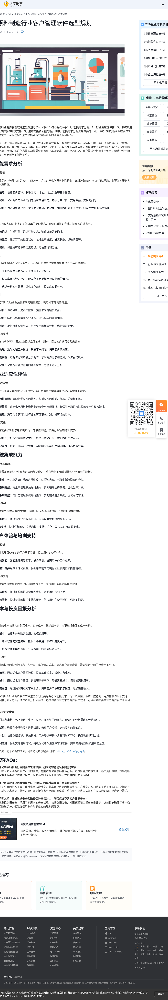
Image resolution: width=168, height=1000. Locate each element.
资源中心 (55, 928)
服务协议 (77, 956)
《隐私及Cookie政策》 (134, 992)
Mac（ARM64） (115, 951)
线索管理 (152, 115)
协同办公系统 (56, 983)
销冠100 (131, 983)
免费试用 (124, 829)
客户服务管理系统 (12, 942)
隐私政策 (77, 961)
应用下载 (110, 928)
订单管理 (152, 123)
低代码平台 (79, 983)
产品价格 (54, 942)
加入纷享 (77, 947)
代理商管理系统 (11, 951)
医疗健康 (31, 951)
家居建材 (31, 961)
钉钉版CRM (9, 961)
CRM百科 (54, 965)
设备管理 (152, 140)
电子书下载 (55, 951)
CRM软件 (8, 983)
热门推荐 (8, 977)
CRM (2, 13)
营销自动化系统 (11, 938)
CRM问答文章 (15, 13)
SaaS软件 (31, 933)
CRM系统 (18, 983)
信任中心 (77, 942)
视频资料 (54, 956)
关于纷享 (78, 928)
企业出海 (122, 983)
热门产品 (9, 928)
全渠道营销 (151, 107)
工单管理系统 (91, 983)
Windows (112, 942)
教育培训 (31, 965)
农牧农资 (31, 956)
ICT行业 (30, 947)
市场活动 (54, 947)
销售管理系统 (10, 933)
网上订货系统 (43, 983)
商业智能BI (68, 983)
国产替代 (113, 983)
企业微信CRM (10, 956)
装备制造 (31, 942)
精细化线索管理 (155, 233)
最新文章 (18, 977)
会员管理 (152, 131)
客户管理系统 (29, 983)
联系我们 (140, 928)
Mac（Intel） (114, 947)
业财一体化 (103, 983)
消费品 (30, 938)
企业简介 (77, 933)
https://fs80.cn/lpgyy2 (70, 751)
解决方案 (32, 928)
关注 (23, 31)
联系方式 (77, 951)
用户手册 (54, 938)
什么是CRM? (153, 201)
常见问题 (54, 933)
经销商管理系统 (11, 947)
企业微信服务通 (11, 965)
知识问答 (54, 961)
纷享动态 (77, 938)
